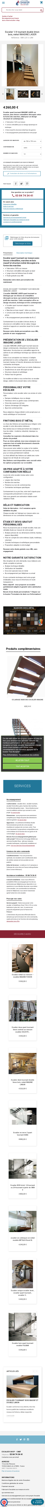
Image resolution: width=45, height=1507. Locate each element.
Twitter (20, 1439)
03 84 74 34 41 (22, 195)
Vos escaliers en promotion (11, 1502)
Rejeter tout (22, 760)
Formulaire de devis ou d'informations (23, 173)
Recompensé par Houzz (10, 18)
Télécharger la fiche (23, 243)
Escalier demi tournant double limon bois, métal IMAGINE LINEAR (22, 1082)
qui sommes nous (8, 1492)
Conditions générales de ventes (12, 1483)
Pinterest (27, 183)
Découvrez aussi (22, 934)
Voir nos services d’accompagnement (23, 845)
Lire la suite (10, 1415)
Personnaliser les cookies (29, 755)
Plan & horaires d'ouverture (10, 1471)
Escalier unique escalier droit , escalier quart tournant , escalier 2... (22, 1293)
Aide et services (8, 206)
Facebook (17, 1439)
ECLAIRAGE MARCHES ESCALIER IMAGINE (27, 700)
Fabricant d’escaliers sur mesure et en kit (16, 220)
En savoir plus (15, 812)
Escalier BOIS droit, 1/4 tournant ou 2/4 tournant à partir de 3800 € (22, 1187)
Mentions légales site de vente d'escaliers (16, 1480)
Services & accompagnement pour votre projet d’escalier (21, 1496)
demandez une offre (13, 921)
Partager (16, 183)
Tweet (21, 183)
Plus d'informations (10, 755)
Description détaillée (9, 204)
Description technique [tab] (24, 253)
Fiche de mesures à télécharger (13, 208)
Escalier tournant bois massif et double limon (22, 1401)
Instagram (28, 1439)
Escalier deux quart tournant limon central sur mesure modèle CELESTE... (23, 1029)
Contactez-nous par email (10, 1457)
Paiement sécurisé (8, 1486)
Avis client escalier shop (11, 20)
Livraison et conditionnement (12, 222)
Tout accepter (22, 766)
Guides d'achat (7, 16)
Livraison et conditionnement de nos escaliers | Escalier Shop (22, 1499)
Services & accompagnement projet (14, 217)
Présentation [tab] (8, 253)
